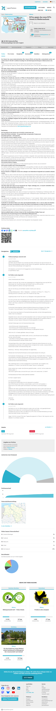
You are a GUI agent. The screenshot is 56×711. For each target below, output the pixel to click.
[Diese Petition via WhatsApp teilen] (12, 230)
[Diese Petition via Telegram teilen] (14, 230)
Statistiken (36, 54)
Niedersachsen (9, 14)
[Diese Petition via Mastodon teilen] (7, 230)
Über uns (28, 686)
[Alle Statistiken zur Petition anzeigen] (13, 523)
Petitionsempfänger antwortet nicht (17, 256)
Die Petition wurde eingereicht (15, 275)
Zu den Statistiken (6, 526)
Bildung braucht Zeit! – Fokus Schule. (14, 610)
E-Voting (44, 692)
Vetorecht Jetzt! (45, 694)
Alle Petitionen (29, 700)
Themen (28, 703)
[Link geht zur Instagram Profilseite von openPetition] (8, 688)
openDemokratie (46, 689)
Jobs (27, 687)
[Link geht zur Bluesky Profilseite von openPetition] (8, 692)
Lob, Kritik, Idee (30, 692)
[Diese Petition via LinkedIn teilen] (9, 230)
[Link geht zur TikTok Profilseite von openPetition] (13, 688)
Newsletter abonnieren (10, 699)
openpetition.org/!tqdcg (28, 230)
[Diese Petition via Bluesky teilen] (4, 230)
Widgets (44, 687)
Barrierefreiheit (45, 705)
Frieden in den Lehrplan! (41, 610)
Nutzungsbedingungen (47, 700)
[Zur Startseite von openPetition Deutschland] (9, 8)
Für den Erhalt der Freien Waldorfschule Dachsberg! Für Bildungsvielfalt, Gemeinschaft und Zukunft (13, 650)
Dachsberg (13, 627)
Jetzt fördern (28, 677)
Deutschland (42, 588)
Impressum (44, 703)
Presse (27, 691)
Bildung (31, 14)
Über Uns (40, 10)
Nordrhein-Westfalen (14, 588)
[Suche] (54, 7)
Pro (3, 431)
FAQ (43, 686)
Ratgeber (28, 699)
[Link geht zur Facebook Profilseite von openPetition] (2, 688)
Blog (27, 689)
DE (52, 1)
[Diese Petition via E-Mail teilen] (16, 230)
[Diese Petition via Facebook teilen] (2, 230)
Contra (32, 431)
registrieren (37, 1)
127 (32, 34)
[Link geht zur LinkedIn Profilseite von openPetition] (18, 688)
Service (49, 7)
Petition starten (30, 7)
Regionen (28, 705)
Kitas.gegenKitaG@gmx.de (24, 126)
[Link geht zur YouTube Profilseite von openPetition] (13, 692)
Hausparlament (45, 691)
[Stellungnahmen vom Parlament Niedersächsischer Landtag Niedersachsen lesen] (28, 470)
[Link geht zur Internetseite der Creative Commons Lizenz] (2, 709)
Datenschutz (45, 702)
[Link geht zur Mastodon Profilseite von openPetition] (2, 692)
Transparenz (45, 699)
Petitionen (41, 7)
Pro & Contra (11, 54)
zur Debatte (48, 427)
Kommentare (28, 53)
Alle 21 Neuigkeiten (46, 251)
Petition (3, 54)
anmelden (45, 1)
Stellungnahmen (44, 34)
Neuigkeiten (20, 53)
